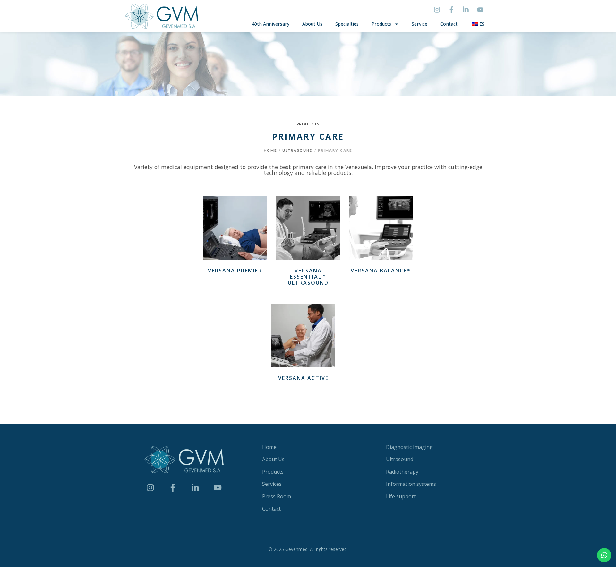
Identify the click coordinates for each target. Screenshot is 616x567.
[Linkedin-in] (466, 9)
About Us (312, 24)
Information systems (411, 483)
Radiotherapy (402, 471)
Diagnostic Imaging (409, 447)
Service (419, 24)
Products (381, 24)
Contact (449, 24)
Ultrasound (297, 150)
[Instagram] (437, 9)
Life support (401, 496)
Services (272, 483)
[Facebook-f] (451, 9)
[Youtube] (480, 9)
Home (270, 150)
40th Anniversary (270, 24)
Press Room (276, 496)
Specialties (347, 24)
